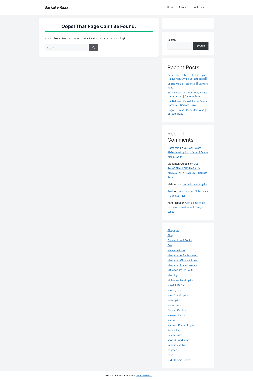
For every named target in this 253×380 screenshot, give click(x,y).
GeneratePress (144, 375)
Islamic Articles (176, 250)
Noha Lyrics (174, 305)
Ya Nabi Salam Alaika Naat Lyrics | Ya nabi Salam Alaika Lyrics (187, 152)
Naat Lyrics (174, 290)
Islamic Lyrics (199, 7)
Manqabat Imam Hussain (182, 265)
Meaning (172, 275)
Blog (170, 235)
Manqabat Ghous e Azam (182, 260)
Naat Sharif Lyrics (177, 295)
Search (171, 39)
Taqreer (172, 350)
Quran (171, 320)
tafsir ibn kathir (176, 345)
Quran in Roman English (181, 325)
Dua (169, 245)
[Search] (93, 47)
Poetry (182, 7)
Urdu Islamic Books (178, 360)
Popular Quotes (176, 310)
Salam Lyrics (174, 335)
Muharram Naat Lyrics (180, 280)
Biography (173, 230)
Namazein (173, 147)
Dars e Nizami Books (179, 240)
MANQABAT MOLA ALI (180, 270)
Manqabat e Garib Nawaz (182, 255)
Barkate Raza (56, 7)
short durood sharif (178, 340)
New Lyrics (173, 300)
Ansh (170, 191)
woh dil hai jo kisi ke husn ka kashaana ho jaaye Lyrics (186, 207)
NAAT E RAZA (175, 285)
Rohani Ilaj (173, 330)
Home (170, 7)
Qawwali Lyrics (176, 315)
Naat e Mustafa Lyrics (194, 184)
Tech (170, 355)
